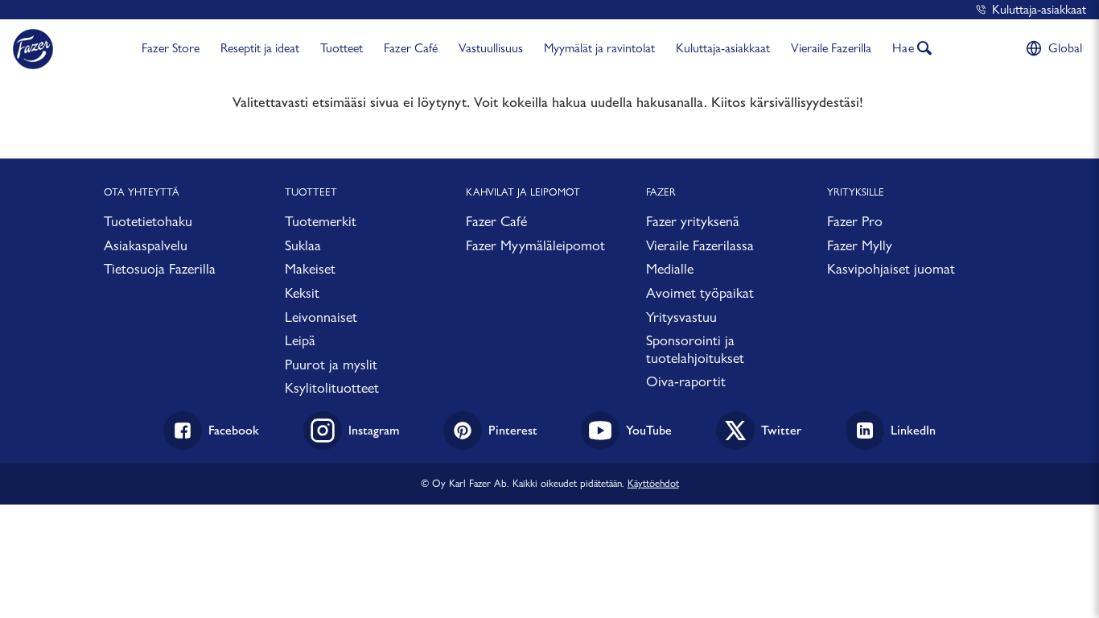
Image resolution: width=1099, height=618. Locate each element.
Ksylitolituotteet (332, 387)
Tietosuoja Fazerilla (160, 268)
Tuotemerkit (320, 220)
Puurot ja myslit (331, 364)
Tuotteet (341, 48)
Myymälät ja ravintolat (599, 48)
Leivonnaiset (321, 316)
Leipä (300, 340)
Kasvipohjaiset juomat (891, 268)
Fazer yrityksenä (692, 220)
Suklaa (303, 245)
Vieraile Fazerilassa (700, 245)
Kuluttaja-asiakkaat (1039, 9)
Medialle (670, 268)
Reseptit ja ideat (259, 48)
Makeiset (310, 268)
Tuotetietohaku (148, 220)
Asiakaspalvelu (145, 245)
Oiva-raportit (686, 381)
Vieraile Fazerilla (831, 48)
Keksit (302, 292)
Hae (903, 48)
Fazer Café (411, 48)
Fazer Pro (855, 220)
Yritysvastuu (681, 316)
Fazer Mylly (859, 245)
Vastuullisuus (491, 48)
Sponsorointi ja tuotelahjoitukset (695, 349)
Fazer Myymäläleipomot (535, 245)
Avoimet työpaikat (700, 292)
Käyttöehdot (653, 482)
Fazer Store (171, 48)
